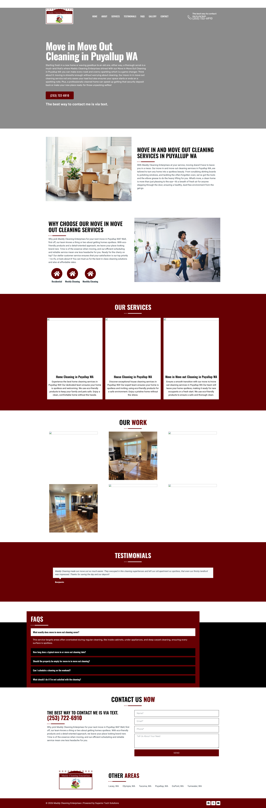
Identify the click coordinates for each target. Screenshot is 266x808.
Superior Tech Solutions (107, 803)
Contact (164, 16)
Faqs (142, 16)
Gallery (152, 16)
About (104, 16)
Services (115, 16)
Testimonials (130, 16)
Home (94, 16)
